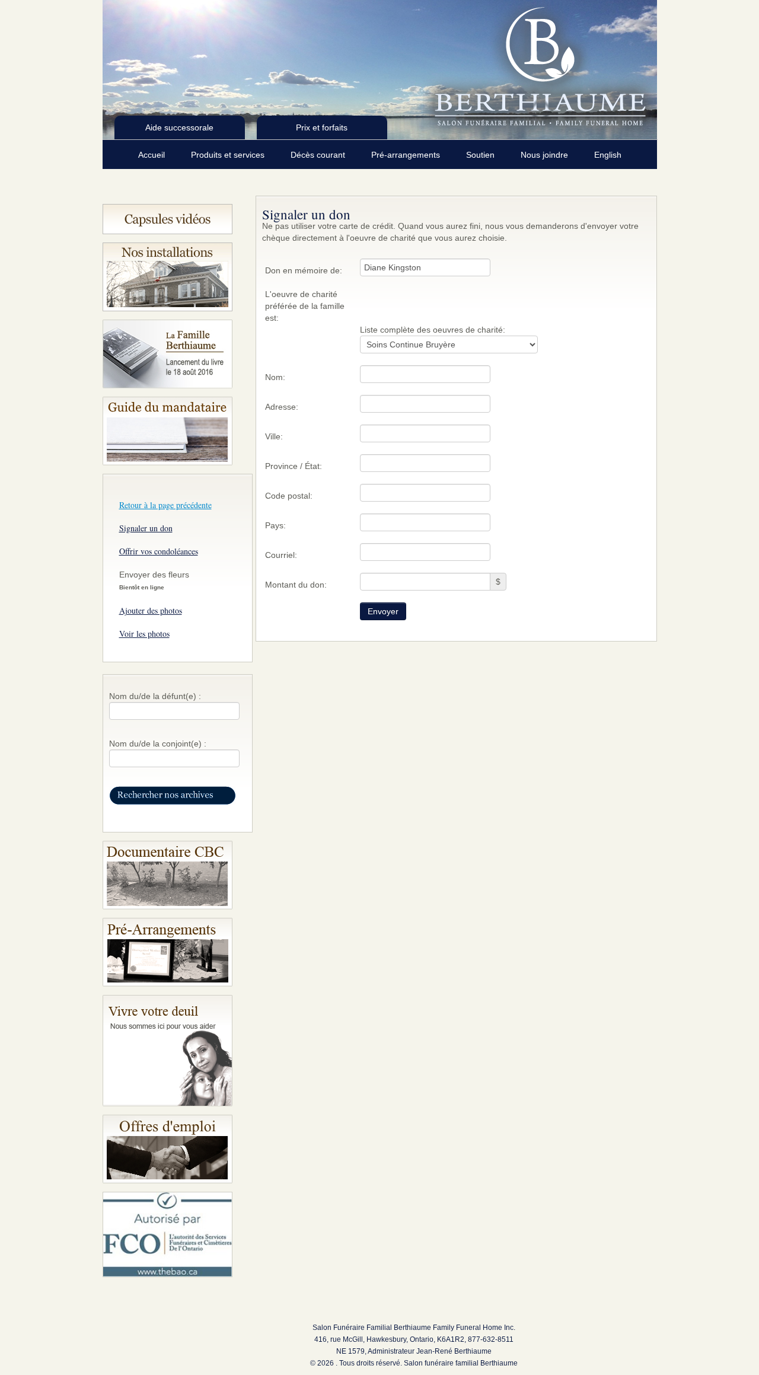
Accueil (152, 154)
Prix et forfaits (321, 127)
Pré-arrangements (406, 154)
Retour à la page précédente (165, 505)
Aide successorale (179, 127)
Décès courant (319, 154)
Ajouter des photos (150, 610)
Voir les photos (144, 633)
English (607, 154)
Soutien (481, 154)
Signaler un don (146, 528)
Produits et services (229, 154)
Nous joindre (545, 154)
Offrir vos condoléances (158, 551)
